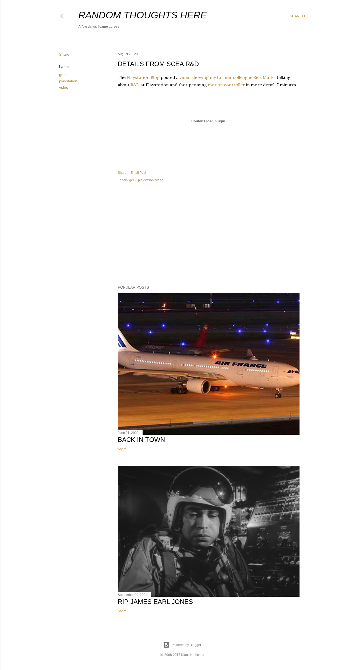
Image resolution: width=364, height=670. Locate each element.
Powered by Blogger (186, 645)
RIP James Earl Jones (155, 601)
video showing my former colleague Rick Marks (228, 77)
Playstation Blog (143, 77)
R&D (135, 84)
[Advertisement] (209, 234)
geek (63, 74)
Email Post (138, 173)
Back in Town (141, 439)
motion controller (226, 84)
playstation (68, 81)
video (63, 87)
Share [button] (64, 54)
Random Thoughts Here (142, 15)
